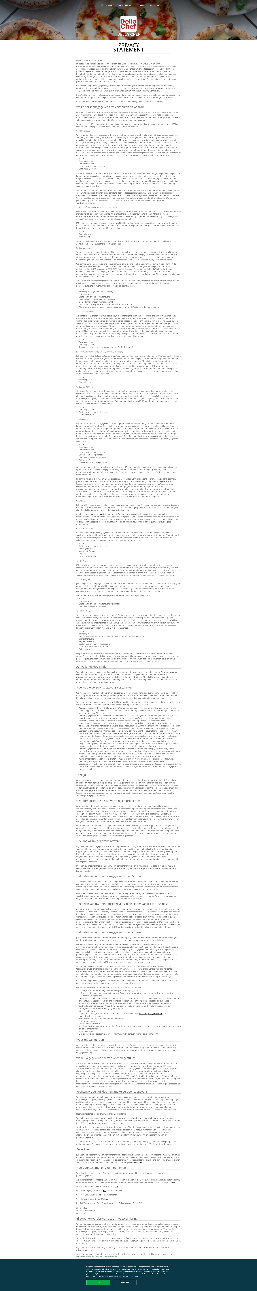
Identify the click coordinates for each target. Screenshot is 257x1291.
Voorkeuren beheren (131, 1274)
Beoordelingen (125, 5)
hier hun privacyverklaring (150, 1013)
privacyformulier (87, 833)
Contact (141, 5)
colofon (154, 5)
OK (98, 1282)
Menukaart (107, 5)
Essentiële (124, 1282)
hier (116, 1186)
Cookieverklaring (98, 514)
